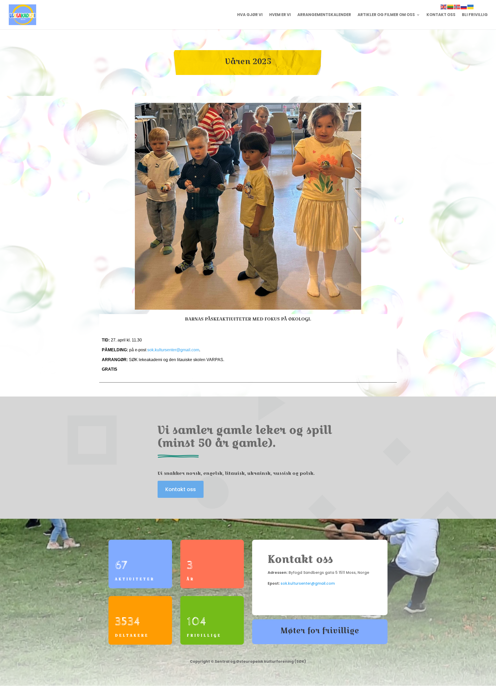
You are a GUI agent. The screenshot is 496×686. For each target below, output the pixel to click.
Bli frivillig (475, 15)
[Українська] (470, 6)
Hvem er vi (280, 15)
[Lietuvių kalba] (450, 6)
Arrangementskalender (324, 15)
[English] (443, 6)
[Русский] (464, 6)
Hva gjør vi (250, 15)
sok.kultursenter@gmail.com (173, 350)
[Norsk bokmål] (457, 6)
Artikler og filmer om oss (386, 15)
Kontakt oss (441, 15)
